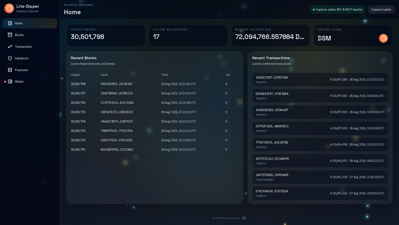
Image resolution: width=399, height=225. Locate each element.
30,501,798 (78, 84)
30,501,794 (78, 121)
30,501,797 (78, 93)
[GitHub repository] (244, 218)
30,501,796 (78, 103)
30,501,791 (78, 149)
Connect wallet (381, 9)
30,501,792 (78, 140)
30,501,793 (78, 131)
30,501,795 (78, 112)
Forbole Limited (231, 218)
